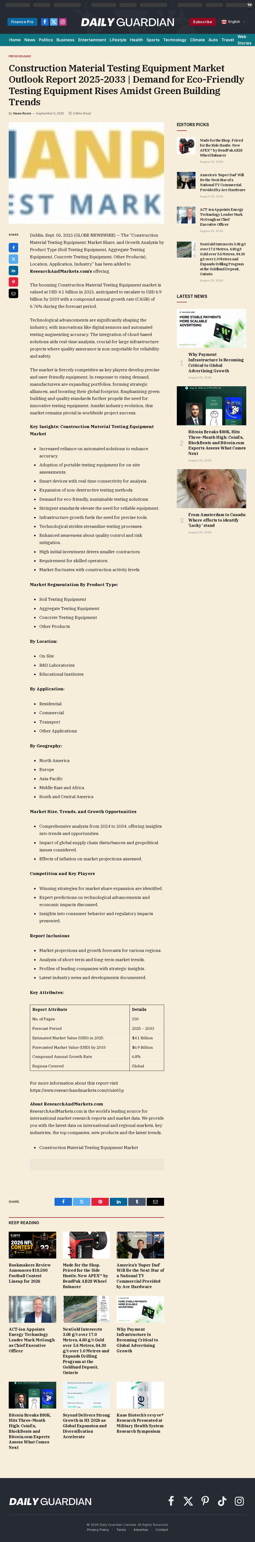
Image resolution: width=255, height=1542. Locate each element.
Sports (153, 39)
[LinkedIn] (13, 270)
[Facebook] (13, 247)
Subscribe (202, 22)
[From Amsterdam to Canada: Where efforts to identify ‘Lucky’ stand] (211, 488)
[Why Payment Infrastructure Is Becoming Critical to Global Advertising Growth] (140, 1309)
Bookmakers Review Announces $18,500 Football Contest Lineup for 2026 (30, 1273)
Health (136, 39)
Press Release (20, 56)
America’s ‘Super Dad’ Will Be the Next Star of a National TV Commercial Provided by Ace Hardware (140, 1276)
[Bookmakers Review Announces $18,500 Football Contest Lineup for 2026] (32, 1245)
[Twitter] (13, 259)
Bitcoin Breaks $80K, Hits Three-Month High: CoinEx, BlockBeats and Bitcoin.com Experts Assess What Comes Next (30, 1431)
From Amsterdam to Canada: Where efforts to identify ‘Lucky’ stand (217, 520)
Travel (227, 39)
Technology (174, 39)
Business (65, 39)
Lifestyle (118, 39)
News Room (22, 113)
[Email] (13, 293)
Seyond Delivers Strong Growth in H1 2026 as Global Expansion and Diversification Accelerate (86, 1426)
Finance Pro (22, 22)
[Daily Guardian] (127, 22)
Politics (46, 39)
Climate (197, 39)
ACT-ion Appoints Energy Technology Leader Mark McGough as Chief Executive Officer (32, 1340)
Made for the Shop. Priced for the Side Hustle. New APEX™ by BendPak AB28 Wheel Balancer (85, 1276)
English (233, 21)
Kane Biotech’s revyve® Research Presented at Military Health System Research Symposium (140, 1423)
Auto (213, 39)
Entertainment (92, 39)
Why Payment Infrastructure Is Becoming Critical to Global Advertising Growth (137, 1340)
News (29, 39)
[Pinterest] (13, 282)
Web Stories (245, 40)
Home (15, 39)
